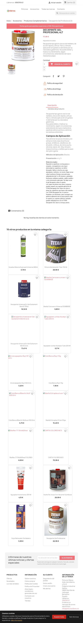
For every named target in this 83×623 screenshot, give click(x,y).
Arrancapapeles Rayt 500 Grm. (20, 383)
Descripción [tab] (52, 105)
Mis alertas (47, 589)
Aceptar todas (59, 617)
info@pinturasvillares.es (70, 609)
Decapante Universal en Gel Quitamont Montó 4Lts (24, 345)
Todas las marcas (48, 9)
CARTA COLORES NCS (55, 457)
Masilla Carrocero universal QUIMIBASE (57, 306)
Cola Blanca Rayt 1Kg (56, 383)
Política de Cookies (31, 584)
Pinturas (24, 9)
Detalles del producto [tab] (56, 109)
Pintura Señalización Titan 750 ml (56, 267)
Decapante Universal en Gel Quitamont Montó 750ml (24, 305)
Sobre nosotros (30, 578)
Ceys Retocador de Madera (20, 538)
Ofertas (9, 578)
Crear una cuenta (49, 586)
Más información (16, 620)
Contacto (61, 9)
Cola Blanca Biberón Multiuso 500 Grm (22, 420)
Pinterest (64, 76)
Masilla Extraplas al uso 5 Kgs (56, 420)
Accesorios (34, 9)
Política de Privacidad (32, 586)
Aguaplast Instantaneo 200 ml (21, 495)
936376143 (19, 2)
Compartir (53, 76)
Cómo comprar (30, 581)
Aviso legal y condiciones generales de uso (31, 591)
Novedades (10, 581)
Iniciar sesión (47, 583)
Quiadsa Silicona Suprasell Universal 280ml (23, 267)
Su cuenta (47, 575)
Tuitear (58, 76)
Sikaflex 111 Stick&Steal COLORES (21, 457)
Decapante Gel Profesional (56, 538)
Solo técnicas (74, 617)
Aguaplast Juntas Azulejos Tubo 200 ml (57, 346)
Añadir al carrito (60, 64)
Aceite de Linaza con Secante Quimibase (58, 495)
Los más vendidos (13, 584)
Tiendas (27, 601)
